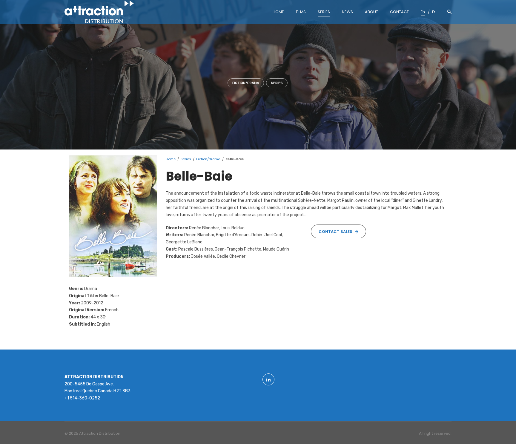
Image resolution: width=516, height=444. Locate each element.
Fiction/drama (245, 83)
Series (277, 83)
